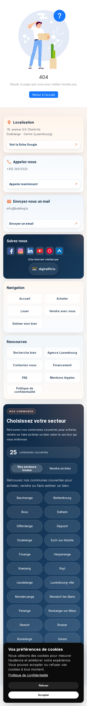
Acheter (62, 298)
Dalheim (62, 512)
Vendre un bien (60, 468)
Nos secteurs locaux (27, 468)
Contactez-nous (24, 365)
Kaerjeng (25, 568)
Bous (24, 512)
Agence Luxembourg (62, 352)
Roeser (62, 625)
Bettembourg (62, 498)
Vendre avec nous (62, 311)
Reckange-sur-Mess (62, 610)
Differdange (25, 526)
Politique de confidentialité (28, 675)
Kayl (62, 568)
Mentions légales (62, 377)
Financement (62, 365)
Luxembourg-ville (62, 582)
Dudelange (24, 540)
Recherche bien (24, 352)
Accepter (43, 695)
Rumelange (24, 639)
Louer (25, 311)
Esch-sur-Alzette (62, 540)
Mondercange (24, 596)
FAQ (24, 377)
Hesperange (62, 554)
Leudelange (25, 582)
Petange (25, 610)
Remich (25, 625)
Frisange (25, 554)
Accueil (24, 298)
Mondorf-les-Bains (62, 596)
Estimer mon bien (25, 323)
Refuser (43, 685)
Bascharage (25, 498)
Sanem (62, 639)
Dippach (62, 526)
